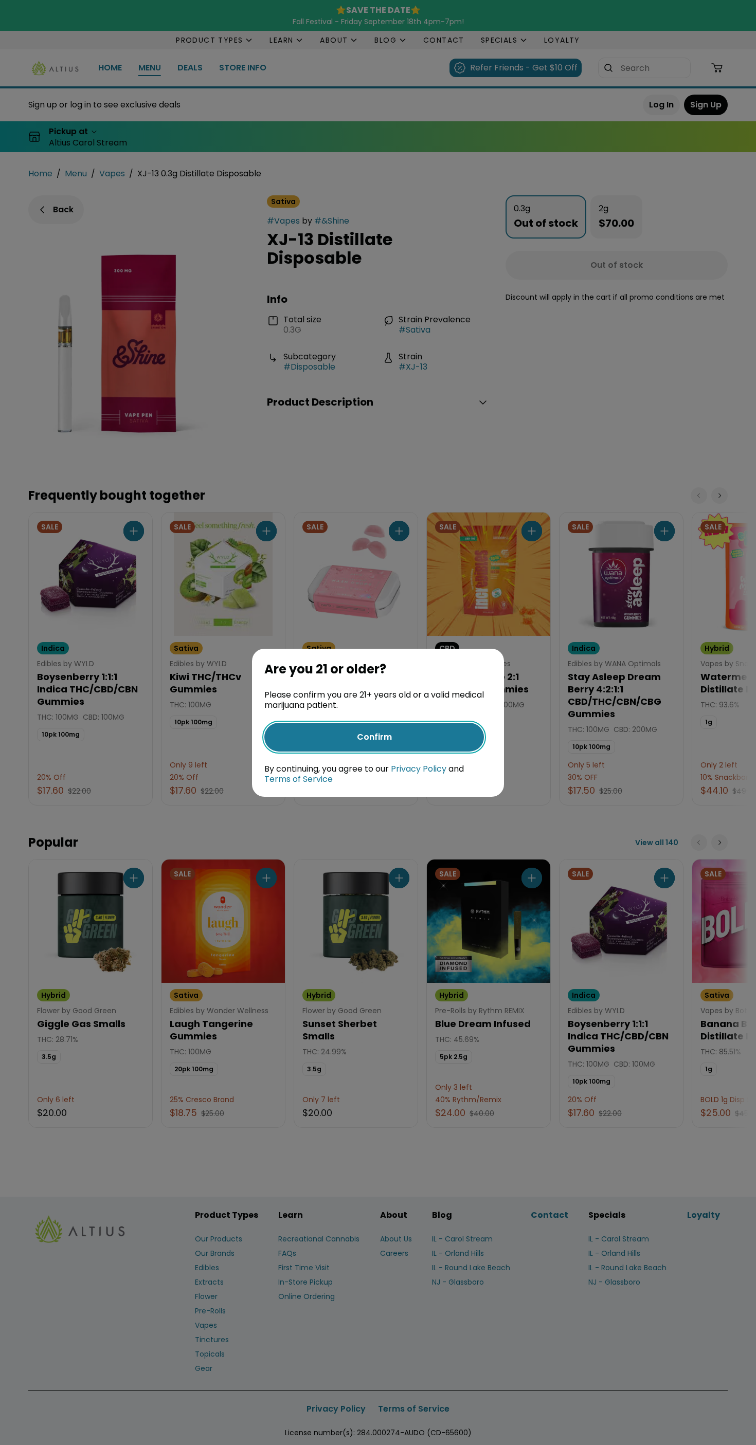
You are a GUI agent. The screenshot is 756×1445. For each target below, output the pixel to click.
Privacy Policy (418, 769)
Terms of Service (298, 779)
